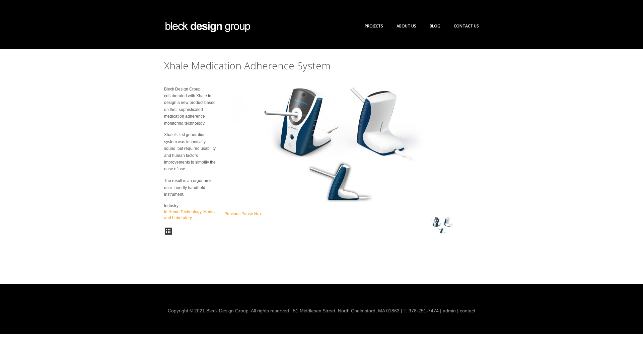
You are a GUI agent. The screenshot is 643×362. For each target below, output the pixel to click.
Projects (374, 26)
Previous (232, 214)
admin (449, 310)
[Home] (207, 27)
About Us (406, 26)
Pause (247, 214)
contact (467, 310)
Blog (435, 26)
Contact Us (466, 26)
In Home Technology (182, 211)
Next (258, 214)
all (168, 231)
